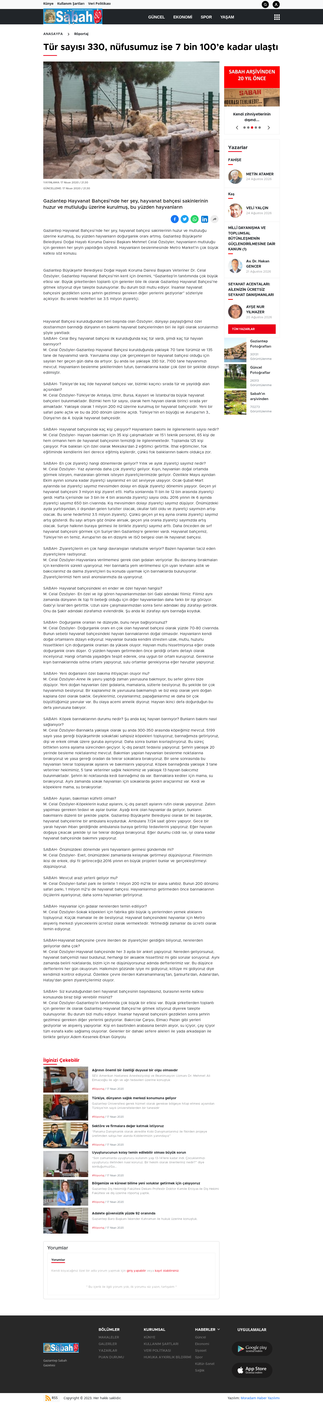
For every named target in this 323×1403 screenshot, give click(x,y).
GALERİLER (108, 1344)
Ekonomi (182, 17)
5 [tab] (259, 127)
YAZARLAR (108, 1350)
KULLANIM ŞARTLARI (161, 1344)
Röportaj (81, 34)
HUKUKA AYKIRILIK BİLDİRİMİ (167, 1357)
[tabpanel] (252, 100)
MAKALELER (109, 1337)
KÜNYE (149, 1337)
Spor (206, 17)
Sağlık (200, 1370)
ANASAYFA (53, 34)
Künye (48, 3)
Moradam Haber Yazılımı (260, 1398)
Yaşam (227, 17)
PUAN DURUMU (111, 1357)
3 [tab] (252, 127)
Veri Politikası (99, 3)
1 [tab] (244, 127)
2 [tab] (248, 127)
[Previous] (236, 126)
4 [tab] (256, 127)
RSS (54, 1397)
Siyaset (200, 1350)
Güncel (156, 17)
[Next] (268, 126)
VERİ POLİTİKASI (157, 1350)
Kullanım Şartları (70, 3)
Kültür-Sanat (204, 1364)
